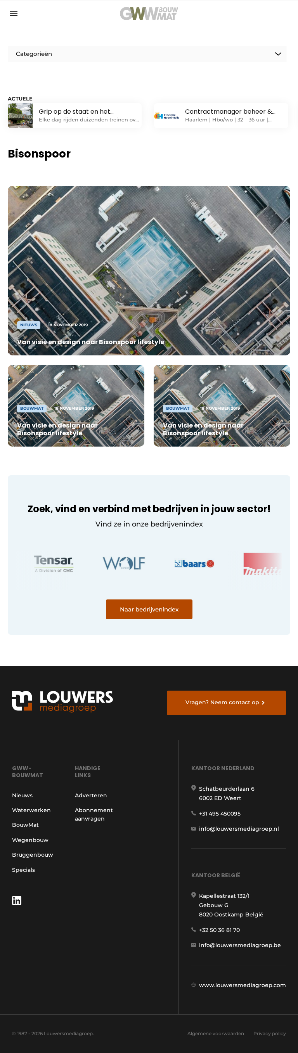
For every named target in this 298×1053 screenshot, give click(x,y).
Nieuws (22, 795)
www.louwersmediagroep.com (242, 985)
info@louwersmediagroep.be (240, 945)
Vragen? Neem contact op (222, 702)
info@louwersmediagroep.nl (239, 828)
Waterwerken (31, 810)
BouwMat (25, 824)
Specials (23, 869)
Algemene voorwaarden (215, 1033)
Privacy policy (269, 1033)
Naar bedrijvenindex (149, 609)
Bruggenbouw (32, 854)
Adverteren (91, 795)
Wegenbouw (30, 840)
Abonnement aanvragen (94, 814)
